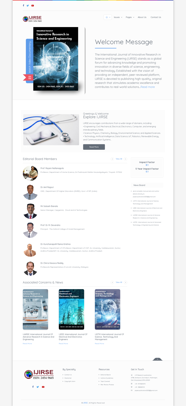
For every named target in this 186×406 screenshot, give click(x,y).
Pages (129, 17)
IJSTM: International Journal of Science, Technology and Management (109, 337)
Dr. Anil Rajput (47, 187)
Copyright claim (70, 381)
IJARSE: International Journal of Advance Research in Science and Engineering (38, 337)
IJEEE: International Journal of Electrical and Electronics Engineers (73, 337)
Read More (94, 147)
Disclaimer (68, 378)
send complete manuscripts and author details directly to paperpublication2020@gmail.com (146, 194)
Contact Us (156, 17)
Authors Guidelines (107, 378)
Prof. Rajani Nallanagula (52, 168)
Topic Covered (105, 381)
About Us (142, 17)
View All (119, 159)
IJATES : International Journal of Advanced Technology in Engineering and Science (147, 223)
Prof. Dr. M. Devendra (50, 225)
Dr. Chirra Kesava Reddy (51, 263)
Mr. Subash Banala (49, 206)
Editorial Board (106, 375)
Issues (117, 17)
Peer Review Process (107, 385)
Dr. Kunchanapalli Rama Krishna (55, 244)
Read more (148, 87)
